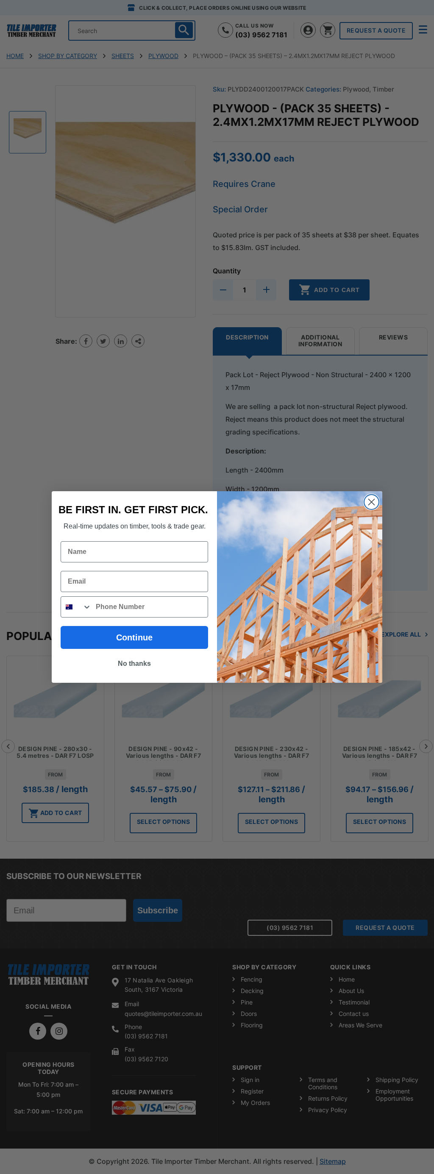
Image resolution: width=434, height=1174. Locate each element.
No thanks (134, 663)
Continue (134, 637)
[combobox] (76, 607)
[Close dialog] (371, 502)
